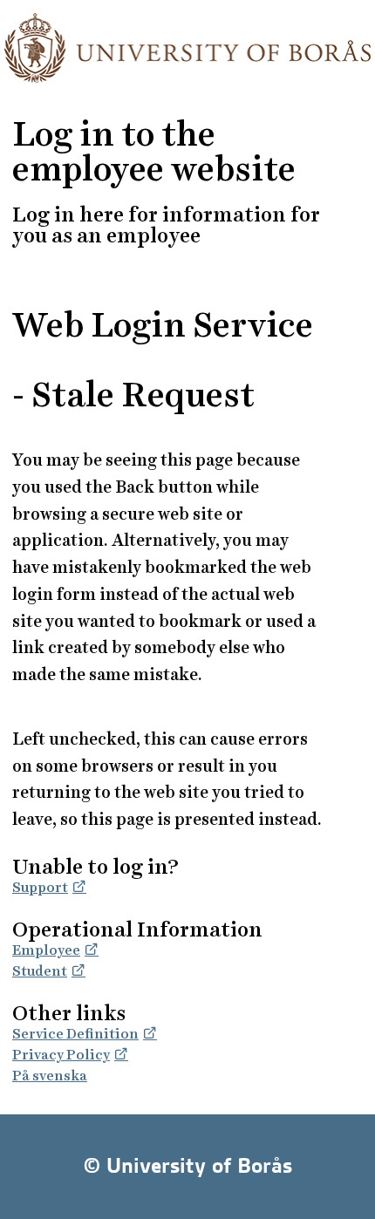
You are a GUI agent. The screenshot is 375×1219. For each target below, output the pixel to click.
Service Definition (75, 1033)
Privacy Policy (61, 1054)
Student (39, 971)
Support (40, 887)
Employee (46, 950)
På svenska (49, 1075)
